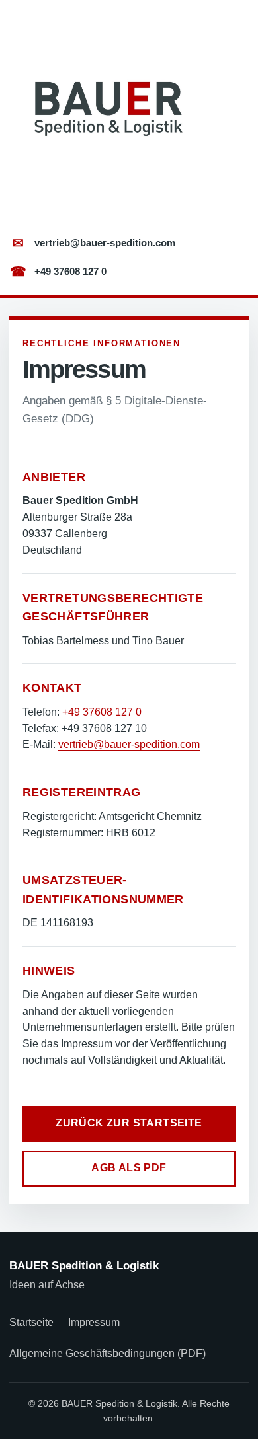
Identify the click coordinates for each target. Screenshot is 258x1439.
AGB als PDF (128, 1167)
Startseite (31, 1322)
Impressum (94, 1322)
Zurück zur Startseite (129, 1122)
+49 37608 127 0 (58, 271)
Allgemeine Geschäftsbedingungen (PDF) (107, 1353)
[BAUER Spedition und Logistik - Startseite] (106, 110)
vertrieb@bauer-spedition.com (94, 243)
